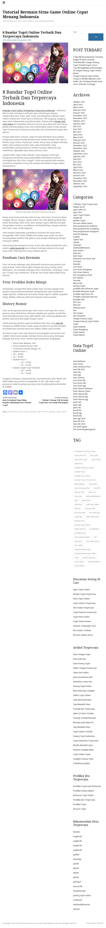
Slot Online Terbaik (82, 630)
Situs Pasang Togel (81, 663)
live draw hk (90, 509)
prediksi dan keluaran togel (85, 289)
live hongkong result (82, 275)
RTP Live (77, 302)
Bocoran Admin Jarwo (83, 635)
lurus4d (76, 280)
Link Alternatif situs (82, 700)
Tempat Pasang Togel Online (86, 321)
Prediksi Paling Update (83, 791)
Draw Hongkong (80, 234)
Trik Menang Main (81, 763)
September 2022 (80, 154)
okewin (76, 909)
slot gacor (78, 541)
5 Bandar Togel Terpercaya (85, 204)
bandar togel (80, 472)
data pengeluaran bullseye (85, 226)
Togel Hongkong (80, 329)
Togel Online (79, 332)
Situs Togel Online (81, 599)
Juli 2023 (77, 126)
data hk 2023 (79, 492)
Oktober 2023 (79, 121)
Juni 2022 (77, 162)
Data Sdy (77, 372)
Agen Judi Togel (81, 459)
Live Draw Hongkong (82, 270)
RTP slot (76, 305)
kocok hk (77, 410)
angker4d (78, 464)
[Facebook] (5, 392)
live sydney (78, 278)
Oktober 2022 (79, 151)
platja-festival (80, 529)
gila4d (76, 864)
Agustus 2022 (79, 156)
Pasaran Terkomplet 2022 (84, 626)
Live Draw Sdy (79, 383)
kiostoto (78, 509)
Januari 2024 (79, 113)
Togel (75, 324)
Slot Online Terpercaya (83, 608)
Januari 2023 (79, 143)
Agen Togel (96, 459)
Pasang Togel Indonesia (84, 736)
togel (77, 558)
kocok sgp (77, 413)
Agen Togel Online (81, 215)
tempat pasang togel (83, 549)
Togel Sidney (79, 335)
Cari (75, 32)
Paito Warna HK (92, 517)
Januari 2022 (79, 175)
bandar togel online (39, 412)
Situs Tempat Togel (81, 654)
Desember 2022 (80, 146)
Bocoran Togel (79, 809)
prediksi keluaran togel (83, 291)
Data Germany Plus (81, 367)
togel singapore (94, 562)
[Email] (15, 392)
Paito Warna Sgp (80, 399)
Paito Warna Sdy (80, 397)
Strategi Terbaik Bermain (84, 718)
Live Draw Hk (79, 380)
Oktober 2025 (79, 102)
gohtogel (77, 882)
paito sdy (77, 402)
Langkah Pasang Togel (83, 759)
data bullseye (80, 484)
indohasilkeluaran (93, 496)
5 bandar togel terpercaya (85, 451)
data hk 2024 (79, 421)
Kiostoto (76, 264)
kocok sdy (77, 416)
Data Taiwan (78, 378)
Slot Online (78, 313)
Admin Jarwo (79, 207)
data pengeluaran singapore (86, 231)
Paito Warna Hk (80, 394)
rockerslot (77, 900)
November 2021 (80, 181)
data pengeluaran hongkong (86, 229)
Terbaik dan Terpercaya (84, 709)
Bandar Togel (79, 220)
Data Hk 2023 (79, 369)
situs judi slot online (82, 537)
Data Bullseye (79, 361)
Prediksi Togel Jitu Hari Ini (85, 297)
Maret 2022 (78, 170)
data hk (59, 323)
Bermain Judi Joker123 (83, 722)
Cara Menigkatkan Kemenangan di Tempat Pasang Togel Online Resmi (87, 70)
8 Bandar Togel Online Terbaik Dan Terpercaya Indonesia (29, 110)
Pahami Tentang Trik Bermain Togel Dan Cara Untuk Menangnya (53, 400)
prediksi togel (80, 533)
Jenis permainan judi (82, 677)
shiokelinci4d (79, 891)
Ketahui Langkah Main (83, 750)
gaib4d (52, 412)
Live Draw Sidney (81, 272)
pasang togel (80, 521)
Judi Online (78, 250)
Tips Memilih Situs (81, 704)
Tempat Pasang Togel (82, 319)
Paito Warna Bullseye (83, 388)
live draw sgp (94, 513)
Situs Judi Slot (79, 659)
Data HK (97, 488)
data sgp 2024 (79, 418)
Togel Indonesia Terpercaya (85, 741)
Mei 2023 (77, 132)
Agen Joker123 (79, 210)
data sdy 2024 (79, 424)
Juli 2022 (77, 159)
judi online (86, 500)
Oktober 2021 (79, 184)
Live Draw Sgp (79, 386)
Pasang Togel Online (82, 686)
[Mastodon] (10, 392)
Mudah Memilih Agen (83, 745)
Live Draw (77, 267)
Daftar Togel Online (82, 695)
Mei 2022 (77, 165)
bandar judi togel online (18, 412)
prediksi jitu (94, 529)
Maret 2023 (78, 137)
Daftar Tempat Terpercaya (85, 668)
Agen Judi (94, 455)
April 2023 (77, 135)
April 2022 (77, 167)
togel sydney (79, 566)
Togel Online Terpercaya (84, 603)
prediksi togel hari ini (83, 294)
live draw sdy (80, 513)
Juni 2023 (77, 129)
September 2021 (80, 186)
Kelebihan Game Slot (82, 682)
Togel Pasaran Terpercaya (85, 612)
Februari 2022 (79, 173)
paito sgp (77, 405)
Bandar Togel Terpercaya (85, 480)
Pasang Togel (79, 286)
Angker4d (77, 218)
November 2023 (80, 118)
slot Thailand (79, 316)
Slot (75, 310)
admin (9, 40)
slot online (79, 545)
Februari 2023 (79, 140)
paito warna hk (17, 248)
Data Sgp (77, 375)
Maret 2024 (78, 107)
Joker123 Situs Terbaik (83, 713)
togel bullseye (79, 327)
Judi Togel (77, 256)
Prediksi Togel (79, 804)
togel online (61, 412)
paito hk (77, 408)
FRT (101, 923)
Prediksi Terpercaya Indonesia (87, 786)
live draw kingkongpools (84, 429)
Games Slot (78, 240)
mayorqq (78, 517)
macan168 (77, 886)
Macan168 (77, 283)
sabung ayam (79, 308)
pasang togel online (82, 525)
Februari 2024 (79, 110)
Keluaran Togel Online (83, 795)
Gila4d (76, 242)
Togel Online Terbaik (82, 732)
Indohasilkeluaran (81, 248)
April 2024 (77, 105)
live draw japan (80, 427)
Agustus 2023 (79, 124)
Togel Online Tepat (81, 754)
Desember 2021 (80, 178)
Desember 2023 (80, 116)
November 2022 (80, 148)
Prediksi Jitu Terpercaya (84, 800)
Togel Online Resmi (82, 621)
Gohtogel (77, 245)
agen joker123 (80, 455)
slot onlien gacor (93, 541)
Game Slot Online (81, 673)
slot (95, 537)
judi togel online (92, 504)
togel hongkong (89, 558)
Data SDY (92, 492)
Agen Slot (77, 212)
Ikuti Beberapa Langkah (84, 691)
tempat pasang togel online (85, 553)
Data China (78, 364)
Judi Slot (77, 253)
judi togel (78, 504)
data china (93, 484)
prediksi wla (78, 299)
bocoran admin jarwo (82, 223)
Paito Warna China (81, 391)
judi (76, 500)
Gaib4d (76, 237)
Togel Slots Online (81, 617)
